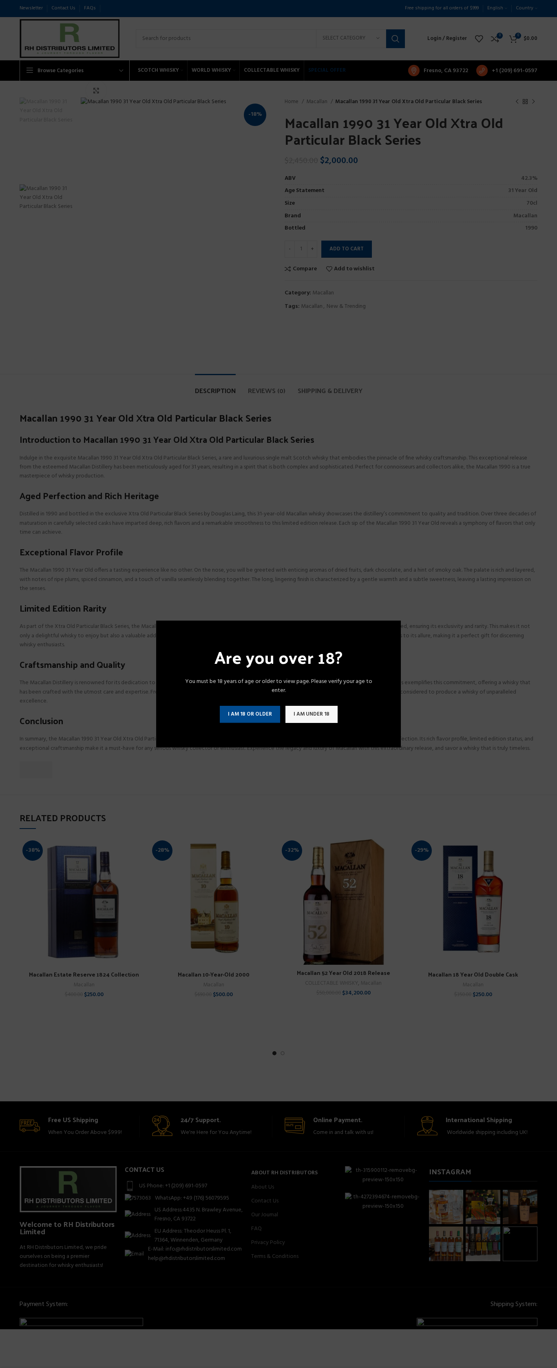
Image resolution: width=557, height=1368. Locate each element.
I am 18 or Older (250, 714)
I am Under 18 (311, 714)
